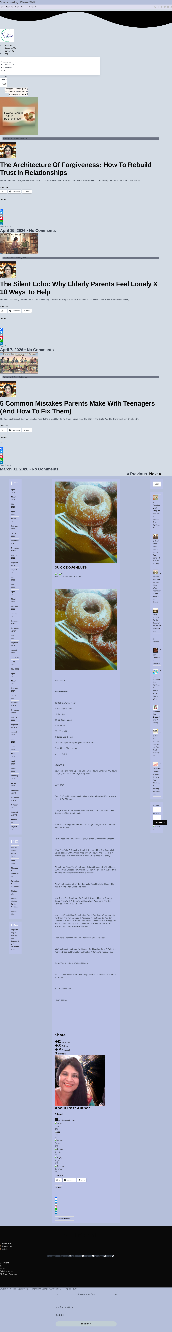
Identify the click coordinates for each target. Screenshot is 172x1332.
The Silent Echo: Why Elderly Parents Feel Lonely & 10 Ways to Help (157, 549)
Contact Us (33, 7)
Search (4, 79)
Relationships (19, 7)
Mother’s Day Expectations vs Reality (156, 717)
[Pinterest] (80, 218)
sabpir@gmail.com (66, 1120)
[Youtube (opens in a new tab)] (164, 7)
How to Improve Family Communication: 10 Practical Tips (157, 622)
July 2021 (15, 657)
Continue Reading (65, 1219)
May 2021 (15, 669)
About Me (9, 7)
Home (2, 7)
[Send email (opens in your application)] (168, 7)
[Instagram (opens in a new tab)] (158, 7)
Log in (13, 933)
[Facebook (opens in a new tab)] (155, 7)
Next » (155, 474)
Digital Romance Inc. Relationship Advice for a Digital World (157, 685)
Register (14, 930)
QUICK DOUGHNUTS (71, 567)
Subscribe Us (10, 48)
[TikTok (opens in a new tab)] (171, 7)
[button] (3, 76)
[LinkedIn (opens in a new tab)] (161, 7)
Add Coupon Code (64, 1307)
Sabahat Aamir (80, 1235)
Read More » (5, 227)
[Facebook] (80, 210)
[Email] (80, 215)
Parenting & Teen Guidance (15, 884)
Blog (6, 54)
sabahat (59, 1114)
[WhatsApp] (80, 221)
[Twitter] (80, 212)
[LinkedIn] (80, 223)
